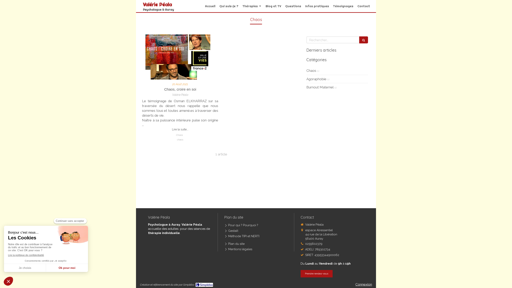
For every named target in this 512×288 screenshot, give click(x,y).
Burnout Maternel (320, 87)
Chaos (311, 71)
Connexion (363, 284)
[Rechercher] (363, 39)
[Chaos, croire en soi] (180, 57)
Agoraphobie (316, 79)
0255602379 (313, 244)
